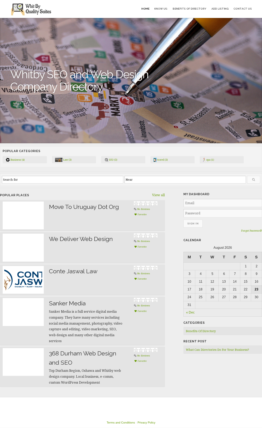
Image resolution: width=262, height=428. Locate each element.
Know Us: (161, 8)
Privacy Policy (146, 422)
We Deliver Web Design (81, 238)
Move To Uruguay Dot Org (84, 206)
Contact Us (243, 8)
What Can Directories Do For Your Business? (217, 350)
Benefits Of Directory (189, 8)
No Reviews (143, 209)
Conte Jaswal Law (73, 271)
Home (145, 8)
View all (158, 195)
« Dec (190, 312)
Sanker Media (67, 303)
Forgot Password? (251, 230)
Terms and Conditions (121, 422)
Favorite (142, 214)
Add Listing (220, 8)
